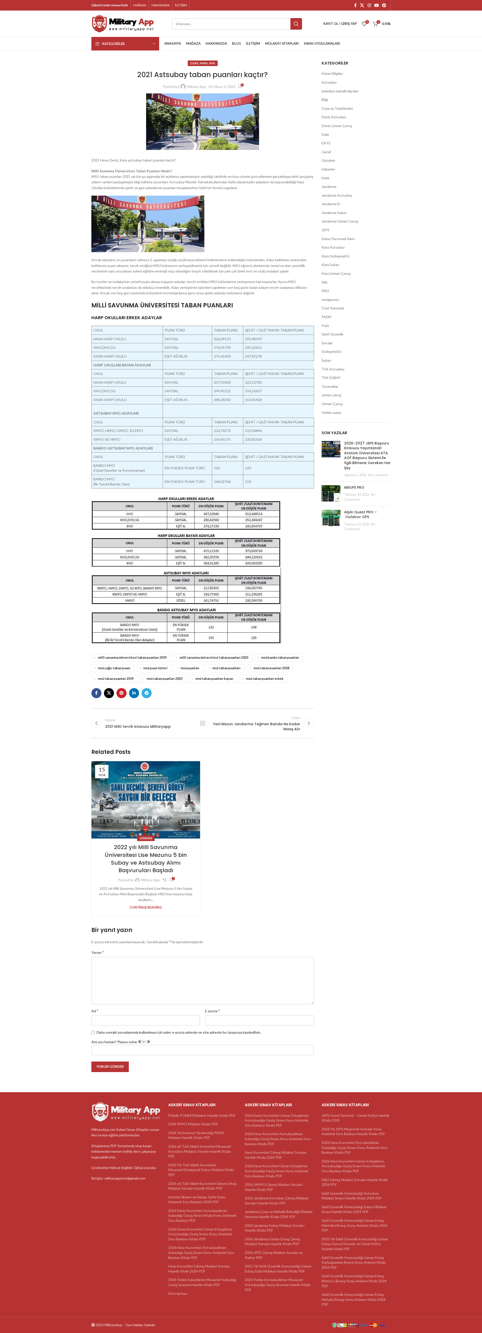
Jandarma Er (331, 204)
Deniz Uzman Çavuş (337, 126)
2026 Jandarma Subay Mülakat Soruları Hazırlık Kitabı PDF (275, 1228)
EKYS (326, 143)
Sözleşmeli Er (332, 351)
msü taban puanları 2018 (271, 668)
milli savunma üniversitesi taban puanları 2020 (213, 657)
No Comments (378, 475)
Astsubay (329, 82)
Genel (326, 152)
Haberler (328, 169)
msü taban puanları (226, 668)
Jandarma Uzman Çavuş (340, 221)
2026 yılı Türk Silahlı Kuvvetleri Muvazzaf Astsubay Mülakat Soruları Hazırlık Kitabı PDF (199, 1151)
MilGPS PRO (354, 487)
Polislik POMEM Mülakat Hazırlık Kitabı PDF (201, 1115)
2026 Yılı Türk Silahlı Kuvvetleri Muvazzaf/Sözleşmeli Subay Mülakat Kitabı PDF (201, 1170)
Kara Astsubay (333, 247)
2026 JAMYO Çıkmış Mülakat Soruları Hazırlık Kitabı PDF (274, 1187)
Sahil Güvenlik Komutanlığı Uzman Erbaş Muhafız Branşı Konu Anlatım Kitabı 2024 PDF (353, 1299)
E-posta (212, 1010)
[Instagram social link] (369, 5)
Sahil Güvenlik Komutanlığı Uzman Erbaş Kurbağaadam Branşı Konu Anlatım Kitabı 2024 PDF (354, 1262)
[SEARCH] (296, 24)
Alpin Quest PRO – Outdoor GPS (360, 515)
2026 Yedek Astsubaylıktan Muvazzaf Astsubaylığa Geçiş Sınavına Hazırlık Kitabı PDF (277, 1285)
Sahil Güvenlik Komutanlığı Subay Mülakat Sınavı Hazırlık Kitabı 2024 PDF (354, 1209)
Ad (94, 1010)
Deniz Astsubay (334, 117)
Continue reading (146, 907)
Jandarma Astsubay (337, 195)
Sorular (327, 343)
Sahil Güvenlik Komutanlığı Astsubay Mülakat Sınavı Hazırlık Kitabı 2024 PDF (352, 1195)
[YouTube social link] (376, 5)
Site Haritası (177, 1293)
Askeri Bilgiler (332, 73)
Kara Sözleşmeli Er (336, 256)
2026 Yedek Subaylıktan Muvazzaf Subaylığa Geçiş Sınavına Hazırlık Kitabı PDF (202, 1282)
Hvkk (204, 63)
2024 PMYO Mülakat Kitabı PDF (193, 1124)
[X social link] (362, 5)
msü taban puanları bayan (214, 679)
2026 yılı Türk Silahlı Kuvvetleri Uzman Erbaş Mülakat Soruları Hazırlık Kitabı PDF (202, 1186)
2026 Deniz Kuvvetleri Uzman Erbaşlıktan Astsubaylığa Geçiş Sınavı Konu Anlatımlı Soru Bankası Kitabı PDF (200, 1234)
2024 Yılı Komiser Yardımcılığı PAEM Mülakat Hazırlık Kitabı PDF (196, 1135)
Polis (325, 325)
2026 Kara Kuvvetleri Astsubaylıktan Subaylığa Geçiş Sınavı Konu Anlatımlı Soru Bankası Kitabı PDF (355, 1147)
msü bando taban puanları (280, 657)
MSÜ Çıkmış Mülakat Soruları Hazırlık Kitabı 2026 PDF (355, 1182)
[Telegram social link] (147, 693)
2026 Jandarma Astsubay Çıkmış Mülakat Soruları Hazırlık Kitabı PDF (277, 1200)
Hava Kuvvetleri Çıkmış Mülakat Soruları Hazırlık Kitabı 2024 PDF (199, 1268)
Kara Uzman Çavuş (336, 273)
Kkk (212, 63)
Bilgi (325, 99)
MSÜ (325, 291)
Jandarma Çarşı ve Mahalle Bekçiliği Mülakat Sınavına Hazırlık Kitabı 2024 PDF (279, 1214)
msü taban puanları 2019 (116, 679)
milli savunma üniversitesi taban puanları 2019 (132, 657)
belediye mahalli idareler (340, 91)
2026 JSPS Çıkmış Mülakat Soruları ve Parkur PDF (274, 1255)
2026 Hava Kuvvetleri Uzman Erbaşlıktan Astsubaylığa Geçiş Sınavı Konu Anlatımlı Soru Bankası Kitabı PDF (276, 1171)
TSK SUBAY (331, 377)
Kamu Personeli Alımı (338, 239)
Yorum (97, 952)
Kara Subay (330, 264)
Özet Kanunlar (333, 308)
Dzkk (194, 63)
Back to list (202, 723)
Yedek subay (331, 412)
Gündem (146, 838)
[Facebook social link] (355, 5)
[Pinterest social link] (384, 5)
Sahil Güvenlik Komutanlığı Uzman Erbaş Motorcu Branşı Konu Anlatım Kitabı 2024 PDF (354, 1281)
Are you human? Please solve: (115, 1042)
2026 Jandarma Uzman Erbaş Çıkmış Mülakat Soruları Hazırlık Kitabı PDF (272, 1241)
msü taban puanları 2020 (164, 679)
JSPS (325, 230)
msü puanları (189, 668)
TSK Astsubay (333, 369)
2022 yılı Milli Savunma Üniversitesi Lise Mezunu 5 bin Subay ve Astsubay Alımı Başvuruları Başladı (146, 858)
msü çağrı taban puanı (114, 668)
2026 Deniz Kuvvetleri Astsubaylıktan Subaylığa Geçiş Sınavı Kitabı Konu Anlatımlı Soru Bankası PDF (202, 1215)
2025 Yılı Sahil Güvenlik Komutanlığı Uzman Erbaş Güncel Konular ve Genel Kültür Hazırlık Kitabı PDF (355, 1244)
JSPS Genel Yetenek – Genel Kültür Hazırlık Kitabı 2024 (355, 1118)
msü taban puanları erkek (264, 679)
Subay (326, 360)
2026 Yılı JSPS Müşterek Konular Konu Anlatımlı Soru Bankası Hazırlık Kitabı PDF (353, 1131)
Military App (196, 86)
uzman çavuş (331, 395)
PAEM (326, 317)
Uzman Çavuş (332, 404)
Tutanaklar (330, 386)
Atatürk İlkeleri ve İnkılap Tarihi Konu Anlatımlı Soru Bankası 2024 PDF (196, 1199)
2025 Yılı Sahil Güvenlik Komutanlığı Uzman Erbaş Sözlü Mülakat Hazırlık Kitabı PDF (278, 1268)
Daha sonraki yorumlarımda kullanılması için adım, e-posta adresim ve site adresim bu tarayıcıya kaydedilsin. (179, 1032)
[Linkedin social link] (134, 693)
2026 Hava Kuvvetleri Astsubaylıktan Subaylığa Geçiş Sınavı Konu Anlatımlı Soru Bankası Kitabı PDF (201, 1252)
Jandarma (329, 186)
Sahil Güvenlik (332, 334)
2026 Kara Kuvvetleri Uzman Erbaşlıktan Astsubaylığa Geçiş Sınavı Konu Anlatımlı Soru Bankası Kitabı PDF (353, 1166)
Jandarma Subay (334, 212)
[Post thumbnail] (331, 459)
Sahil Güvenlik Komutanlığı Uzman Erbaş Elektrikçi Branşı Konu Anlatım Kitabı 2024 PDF (354, 1225)
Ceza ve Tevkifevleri (337, 108)
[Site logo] (122, 23)
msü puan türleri (155, 668)
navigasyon (330, 299)
